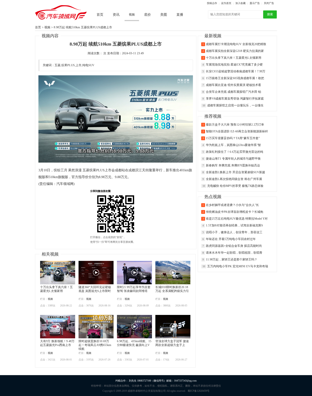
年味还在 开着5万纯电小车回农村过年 (231, 239)
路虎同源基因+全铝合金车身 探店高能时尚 (234, 245)
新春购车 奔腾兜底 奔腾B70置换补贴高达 (233, 165)
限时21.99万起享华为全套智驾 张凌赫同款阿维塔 (133, 288)
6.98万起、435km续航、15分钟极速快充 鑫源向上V (134, 342)
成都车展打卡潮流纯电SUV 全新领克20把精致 (236, 44)
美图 (163, 14)
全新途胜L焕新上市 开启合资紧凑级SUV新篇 (235, 172)
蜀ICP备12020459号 (198, 390)
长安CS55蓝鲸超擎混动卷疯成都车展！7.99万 (235, 71)
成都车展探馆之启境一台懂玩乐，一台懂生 (235, 105)
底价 (147, 14)
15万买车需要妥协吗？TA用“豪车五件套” (233, 138)
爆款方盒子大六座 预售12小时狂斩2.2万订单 (235, 124)
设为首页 (226, 3)
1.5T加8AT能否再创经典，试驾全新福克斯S (234, 225)
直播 (179, 14)
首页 (100, 14)
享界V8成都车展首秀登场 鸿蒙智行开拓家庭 (235, 98)
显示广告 (255, 3)
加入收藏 (240, 3)
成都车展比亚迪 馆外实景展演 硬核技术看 (233, 85)
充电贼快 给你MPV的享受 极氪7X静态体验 (235, 185)
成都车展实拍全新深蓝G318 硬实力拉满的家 (235, 51)
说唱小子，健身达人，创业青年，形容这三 (234, 232)
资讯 (116, 14)
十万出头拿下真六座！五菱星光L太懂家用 (56, 288)
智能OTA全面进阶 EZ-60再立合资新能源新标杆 (237, 131)
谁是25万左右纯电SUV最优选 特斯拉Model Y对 (237, 218)
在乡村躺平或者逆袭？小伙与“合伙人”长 (232, 205)
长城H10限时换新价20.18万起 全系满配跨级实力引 (172, 288)
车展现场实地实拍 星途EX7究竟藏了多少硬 (234, 64)
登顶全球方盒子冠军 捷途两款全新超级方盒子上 (172, 342)
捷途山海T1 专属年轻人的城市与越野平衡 (233, 158)
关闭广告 (269, 3)
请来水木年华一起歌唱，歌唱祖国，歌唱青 (234, 252)
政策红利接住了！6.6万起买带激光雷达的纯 (234, 151)
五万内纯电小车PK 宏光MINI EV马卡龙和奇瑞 (237, 266)
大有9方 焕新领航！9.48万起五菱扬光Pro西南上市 (57, 342)
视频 (47, 27)
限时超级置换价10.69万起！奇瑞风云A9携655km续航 (95, 342)
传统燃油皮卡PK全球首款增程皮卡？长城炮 (234, 211)
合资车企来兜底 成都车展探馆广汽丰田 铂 (233, 91)
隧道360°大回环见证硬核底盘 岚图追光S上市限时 (95, 288)
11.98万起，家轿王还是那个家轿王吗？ (231, 259)
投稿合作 (212, 3)
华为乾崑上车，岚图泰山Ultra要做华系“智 (233, 145)
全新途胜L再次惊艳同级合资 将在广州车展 (234, 179)
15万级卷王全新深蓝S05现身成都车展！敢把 (235, 78)
